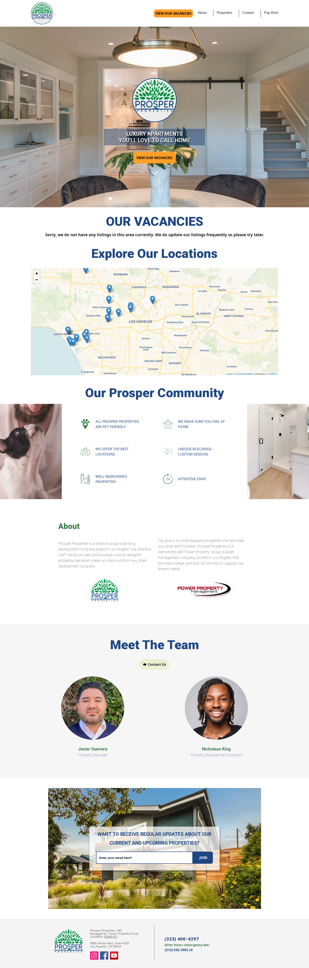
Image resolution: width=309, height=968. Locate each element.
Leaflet (229, 373)
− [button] (36, 279)
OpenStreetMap (245, 373)
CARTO (273, 373)
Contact (248, 12)
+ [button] (36, 273)
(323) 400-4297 (182, 939)
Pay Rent (271, 12)
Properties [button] (224, 12)
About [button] (202, 12)
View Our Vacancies (173, 13)
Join (203, 857)
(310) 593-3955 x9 (179, 950)
